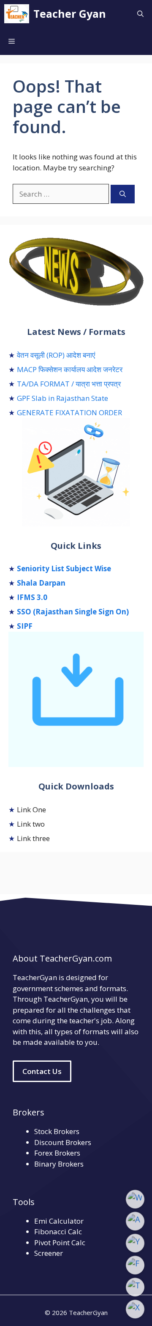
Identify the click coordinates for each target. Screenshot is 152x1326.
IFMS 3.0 (32, 597)
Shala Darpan (41, 583)
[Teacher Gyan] (16, 13)
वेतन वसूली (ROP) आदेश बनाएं (56, 355)
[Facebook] (135, 1265)
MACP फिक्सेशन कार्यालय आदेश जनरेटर (69, 369)
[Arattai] (135, 1221)
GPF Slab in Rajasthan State (62, 398)
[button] (140, 13)
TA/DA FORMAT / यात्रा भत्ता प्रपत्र (69, 384)
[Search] (123, 194)
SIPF (25, 626)
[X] (135, 1309)
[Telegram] (135, 1287)
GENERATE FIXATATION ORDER (69, 412)
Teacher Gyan (69, 13)
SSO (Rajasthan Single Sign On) (73, 611)
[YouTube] (135, 1243)
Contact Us (42, 1071)
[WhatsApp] (135, 1199)
